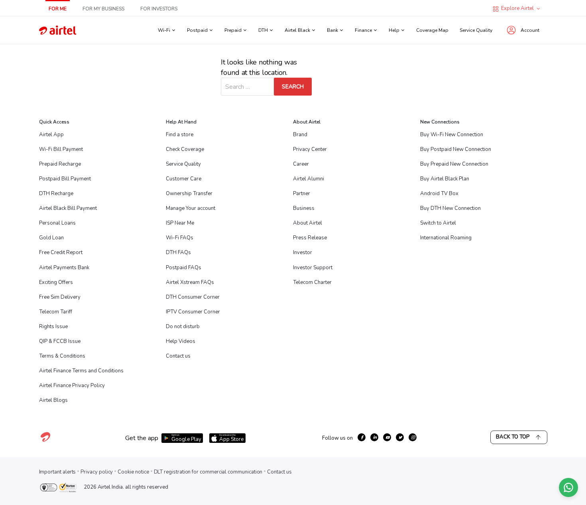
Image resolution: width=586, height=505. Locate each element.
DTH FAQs (178, 252)
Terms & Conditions (62, 356)
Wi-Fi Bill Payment (61, 149)
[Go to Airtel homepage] (57, 30)
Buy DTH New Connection (450, 208)
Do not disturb (183, 326)
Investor (302, 252)
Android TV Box (439, 193)
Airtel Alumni (308, 178)
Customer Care (183, 178)
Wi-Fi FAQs (179, 237)
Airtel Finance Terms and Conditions (81, 370)
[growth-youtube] (387, 437)
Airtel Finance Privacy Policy (72, 385)
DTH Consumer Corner (193, 297)
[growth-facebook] (362, 437)
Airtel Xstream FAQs (190, 282)
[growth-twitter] (400, 437)
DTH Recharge (56, 193)
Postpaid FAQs (183, 267)
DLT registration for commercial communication (208, 472)
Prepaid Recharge (60, 164)
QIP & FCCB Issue (60, 341)
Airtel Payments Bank (64, 267)
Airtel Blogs (53, 400)
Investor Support (312, 267)
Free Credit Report (61, 252)
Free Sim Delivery (60, 297)
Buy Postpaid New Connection (455, 149)
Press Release (310, 237)
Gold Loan (51, 237)
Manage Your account (190, 208)
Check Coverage (185, 149)
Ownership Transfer (189, 193)
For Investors (158, 9)
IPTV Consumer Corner (193, 311)
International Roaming (446, 237)
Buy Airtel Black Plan (444, 178)
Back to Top (512, 436)
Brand (300, 134)
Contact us (178, 356)
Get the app (141, 438)
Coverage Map (432, 30)
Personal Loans (57, 223)
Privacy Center (310, 149)
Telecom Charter (312, 282)
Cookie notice (133, 472)
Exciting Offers (56, 282)
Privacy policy (97, 472)
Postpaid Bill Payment (65, 178)
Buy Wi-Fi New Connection (451, 134)
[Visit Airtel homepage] (45, 441)
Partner (301, 193)
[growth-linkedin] (374, 437)
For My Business (103, 9)
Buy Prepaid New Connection (454, 164)
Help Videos (180, 341)
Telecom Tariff (55, 311)
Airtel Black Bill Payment (68, 208)
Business (304, 208)
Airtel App (51, 134)
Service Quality (476, 30)
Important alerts (57, 472)
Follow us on (337, 438)
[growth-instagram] (413, 437)
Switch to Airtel (438, 223)
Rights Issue (53, 326)
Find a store (179, 134)
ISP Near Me (180, 223)
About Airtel (307, 223)
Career (301, 164)
